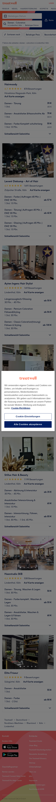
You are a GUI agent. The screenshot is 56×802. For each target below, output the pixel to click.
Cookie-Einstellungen (28, 416)
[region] (28, 401)
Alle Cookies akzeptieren (28, 424)
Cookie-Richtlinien (20, 408)
